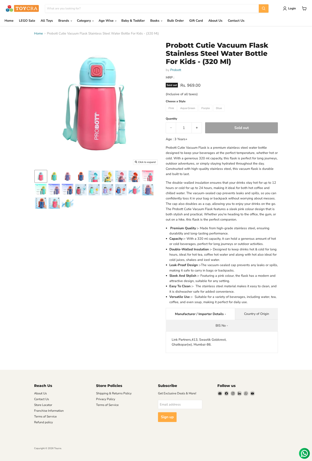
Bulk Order (175, 20)
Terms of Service (45, 416)
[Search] (263, 8)
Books (155, 20)
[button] (290, 8)
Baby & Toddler (133, 20)
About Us (215, 20)
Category (84, 20)
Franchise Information (49, 411)
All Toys (47, 20)
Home (9, 20)
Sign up (167, 417)
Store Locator (43, 405)
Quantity (171, 118)
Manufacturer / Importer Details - (200, 314)
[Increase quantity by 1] (197, 127)
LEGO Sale (27, 20)
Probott (175, 70)
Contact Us (236, 20)
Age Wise (106, 20)
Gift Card (196, 20)
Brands (64, 20)
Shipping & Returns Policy (114, 393)
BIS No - (222, 325)
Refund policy (43, 422)
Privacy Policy (105, 399)
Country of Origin (256, 314)
